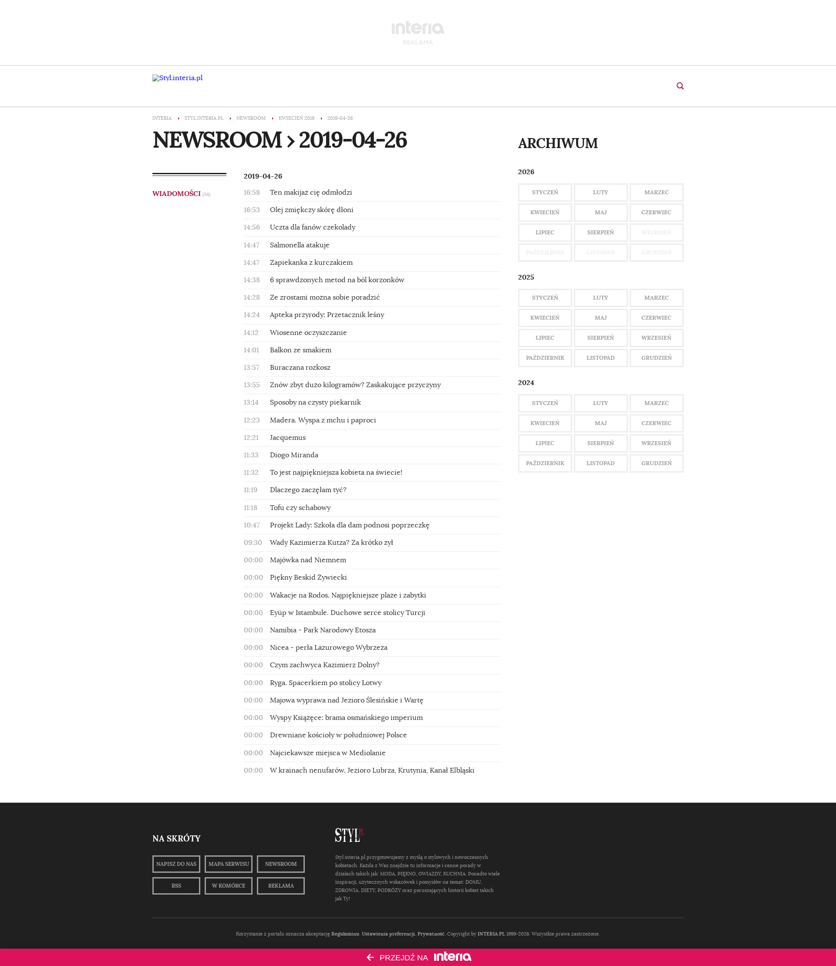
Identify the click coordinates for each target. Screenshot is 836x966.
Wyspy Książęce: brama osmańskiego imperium (346, 717)
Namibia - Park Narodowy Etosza (323, 630)
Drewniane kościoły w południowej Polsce (338, 735)
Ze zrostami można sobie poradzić (325, 297)
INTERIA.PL (491, 934)
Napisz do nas (176, 864)
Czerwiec (656, 212)
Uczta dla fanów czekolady (312, 227)
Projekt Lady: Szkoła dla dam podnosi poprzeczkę (350, 525)
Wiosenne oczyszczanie (308, 332)
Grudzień (656, 357)
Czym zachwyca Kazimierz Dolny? (325, 665)
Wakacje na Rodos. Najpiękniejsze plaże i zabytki (348, 595)
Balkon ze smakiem (300, 350)
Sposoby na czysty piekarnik (315, 402)
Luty (600, 192)
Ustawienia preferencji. (389, 934)
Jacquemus (288, 437)
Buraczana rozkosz (300, 367)
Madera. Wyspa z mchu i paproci (323, 420)
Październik (545, 357)
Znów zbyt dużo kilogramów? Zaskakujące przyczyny (355, 385)
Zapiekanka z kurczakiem (311, 262)
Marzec (656, 192)
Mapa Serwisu (229, 864)
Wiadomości (181, 193)
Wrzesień (656, 337)
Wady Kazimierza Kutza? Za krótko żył (331, 542)
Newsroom (281, 864)
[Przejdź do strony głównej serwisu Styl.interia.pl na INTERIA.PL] (177, 78)
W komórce (228, 885)
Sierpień (600, 232)
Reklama (281, 885)
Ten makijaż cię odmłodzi (311, 192)
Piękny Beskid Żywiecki (308, 577)
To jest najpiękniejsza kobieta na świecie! (336, 472)
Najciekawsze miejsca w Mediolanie (328, 753)
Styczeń (545, 192)
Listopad (601, 357)
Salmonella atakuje (300, 245)
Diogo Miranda (294, 455)
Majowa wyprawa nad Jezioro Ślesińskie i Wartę (347, 700)
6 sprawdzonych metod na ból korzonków (337, 280)
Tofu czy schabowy (300, 507)
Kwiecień (545, 212)
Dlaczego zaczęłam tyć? (308, 490)
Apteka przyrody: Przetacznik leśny (327, 315)
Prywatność (431, 934)
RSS (176, 885)
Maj (601, 212)
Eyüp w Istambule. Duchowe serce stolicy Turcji (347, 612)
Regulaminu (345, 934)
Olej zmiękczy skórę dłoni (312, 210)
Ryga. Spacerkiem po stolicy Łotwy (325, 683)
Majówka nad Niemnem (308, 560)
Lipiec (545, 232)
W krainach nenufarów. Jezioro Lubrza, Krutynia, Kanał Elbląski (372, 770)
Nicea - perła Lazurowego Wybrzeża (329, 647)
